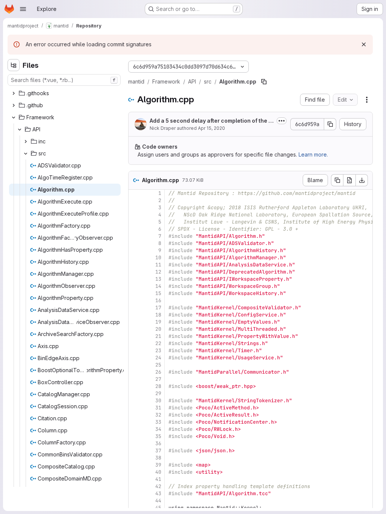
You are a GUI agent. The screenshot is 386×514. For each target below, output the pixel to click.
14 (158, 286)
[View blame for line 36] (135, 443)
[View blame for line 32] (135, 414)
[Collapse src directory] (25, 153)
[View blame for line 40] (135, 472)
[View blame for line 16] (135, 300)
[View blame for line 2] (135, 200)
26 (158, 372)
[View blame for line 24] (135, 357)
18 (158, 315)
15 (158, 293)
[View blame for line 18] (135, 314)
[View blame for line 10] (135, 257)
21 (158, 336)
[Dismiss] (363, 44)
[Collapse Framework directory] (13, 117)
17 (158, 307)
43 (158, 493)
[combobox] (64, 80)
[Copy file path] (264, 82)
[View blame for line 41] (135, 479)
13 (158, 279)
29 (158, 393)
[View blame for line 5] (135, 221)
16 (158, 300)
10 (158, 257)
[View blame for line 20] (135, 329)
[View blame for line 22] (135, 343)
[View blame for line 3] (135, 207)
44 (158, 500)
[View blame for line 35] (135, 436)
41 (158, 479)
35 (158, 436)
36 (158, 443)
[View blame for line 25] (135, 364)
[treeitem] (65, 93)
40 (158, 472)
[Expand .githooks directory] (13, 93)
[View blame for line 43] (135, 493)
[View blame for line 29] (135, 393)
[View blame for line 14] (135, 286)
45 (158, 508)
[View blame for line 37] (135, 450)
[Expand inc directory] (25, 141)
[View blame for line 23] (135, 350)
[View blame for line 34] (135, 429)
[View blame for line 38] (135, 457)
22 (158, 343)
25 (158, 365)
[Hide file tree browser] (14, 65)
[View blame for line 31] (135, 407)
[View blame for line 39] (135, 464)
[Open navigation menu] (23, 9)
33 (158, 422)
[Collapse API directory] (19, 129)
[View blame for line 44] (135, 500)
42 (158, 486)
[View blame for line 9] (135, 250)
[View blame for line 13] (135, 279)
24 (158, 357)
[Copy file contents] (337, 180)
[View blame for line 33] (135, 422)
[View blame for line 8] (135, 243)
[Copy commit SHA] (330, 124)
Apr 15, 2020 (211, 128)
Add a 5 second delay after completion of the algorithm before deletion (211, 121)
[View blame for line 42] (135, 486)
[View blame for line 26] (135, 372)
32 (158, 415)
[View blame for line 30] (135, 400)
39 (158, 465)
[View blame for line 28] (135, 386)
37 (158, 450)
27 (158, 379)
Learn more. (313, 154)
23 (158, 350)
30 (158, 400)
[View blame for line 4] (135, 214)
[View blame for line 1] (135, 193)
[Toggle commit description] (281, 120)
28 (158, 386)
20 (158, 329)
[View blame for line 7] (135, 236)
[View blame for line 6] (135, 229)
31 (158, 408)
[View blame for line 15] (135, 293)
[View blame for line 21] (135, 336)
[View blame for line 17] (135, 307)
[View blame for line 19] (135, 321)
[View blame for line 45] (135, 507)
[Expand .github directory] (13, 105)
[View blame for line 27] (135, 379)
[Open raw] (349, 180)
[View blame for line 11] (135, 264)
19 (158, 322)
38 (158, 458)
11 (158, 265)
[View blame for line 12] (135, 271)
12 (158, 272)
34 (158, 429)
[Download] (362, 180)
